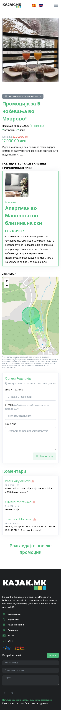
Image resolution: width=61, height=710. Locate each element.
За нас (10, 635)
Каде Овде (13, 619)
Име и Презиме (14, 389)
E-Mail (27, 406)
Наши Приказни (15, 624)
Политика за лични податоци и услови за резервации (27, 700)
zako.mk (14, 703)
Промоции (12, 630)
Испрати (52, 655)
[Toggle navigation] (56, 5)
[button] (6, 280)
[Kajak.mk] (11, 5)
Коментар (10, 424)
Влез (10, 640)
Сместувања (13, 613)
